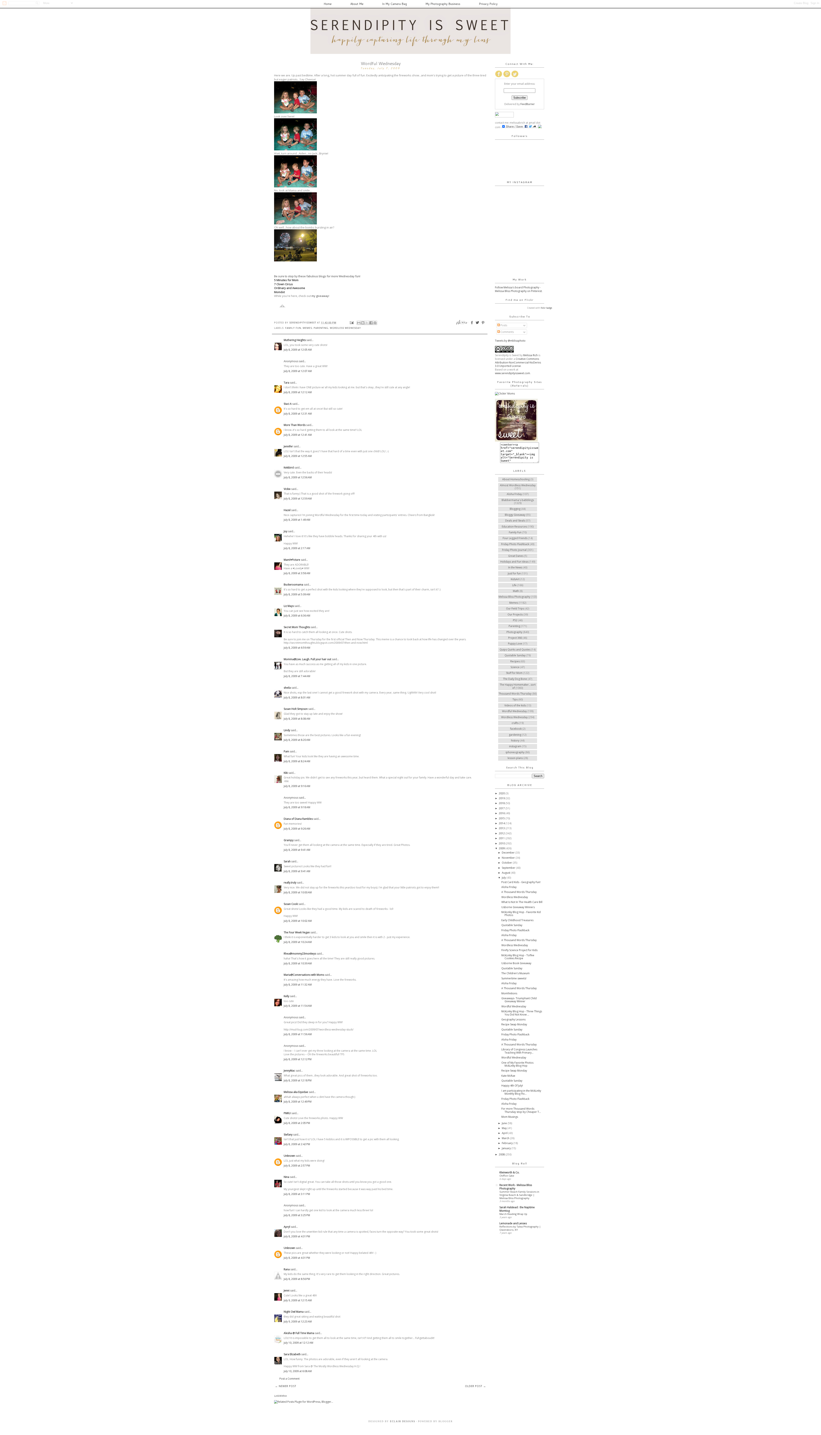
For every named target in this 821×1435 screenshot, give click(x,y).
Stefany (288, 1134)
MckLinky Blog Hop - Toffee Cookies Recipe (517, 956)
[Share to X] (367, 323)
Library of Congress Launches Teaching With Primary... (519, 1051)
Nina (286, 1177)
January (506, 1148)
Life (514, 585)
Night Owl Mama (294, 1311)
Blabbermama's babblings (518, 500)
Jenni (286, 1290)
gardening (515, 735)
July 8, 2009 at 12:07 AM (298, 371)
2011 (502, 838)
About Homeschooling (516, 479)
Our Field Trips (515, 608)
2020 (502, 793)
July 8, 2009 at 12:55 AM (298, 456)
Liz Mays (289, 606)
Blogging (515, 509)
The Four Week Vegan (297, 932)
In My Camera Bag (394, 4)
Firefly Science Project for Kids (519, 950)
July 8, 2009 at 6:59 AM (297, 647)
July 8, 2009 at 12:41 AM (298, 435)
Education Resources (514, 526)
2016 (502, 813)
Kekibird (289, 467)
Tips (515, 699)
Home (328, 4)
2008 (502, 1154)
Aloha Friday (514, 494)
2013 (502, 828)
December (508, 852)
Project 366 (515, 638)
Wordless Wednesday (345, 327)
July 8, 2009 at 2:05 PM (297, 1123)
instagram (515, 746)
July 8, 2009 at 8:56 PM (297, 1279)
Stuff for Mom (514, 673)
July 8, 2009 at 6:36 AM (297, 615)
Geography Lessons (513, 1019)
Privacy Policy (488, 4)
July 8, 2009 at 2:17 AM (297, 548)
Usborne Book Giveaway (516, 963)
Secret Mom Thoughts (297, 627)
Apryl (287, 1227)
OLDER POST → (475, 1386)
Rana (287, 1269)
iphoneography (515, 752)
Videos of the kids (515, 705)
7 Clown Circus (283, 284)
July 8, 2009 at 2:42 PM (297, 1144)
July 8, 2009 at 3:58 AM (297, 573)
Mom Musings (509, 1117)
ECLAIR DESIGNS (402, 1421)
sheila (287, 687)
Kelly (286, 996)
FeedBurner (527, 104)
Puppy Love (515, 643)
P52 (515, 620)
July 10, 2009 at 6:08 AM (298, 1371)
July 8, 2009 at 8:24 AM (297, 761)
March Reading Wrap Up (513, 1214)
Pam (286, 751)
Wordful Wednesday (514, 711)
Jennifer (288, 446)
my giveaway (320, 296)
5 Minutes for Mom (286, 280)
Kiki (286, 773)
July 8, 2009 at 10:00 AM (298, 892)
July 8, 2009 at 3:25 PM (297, 1215)
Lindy (287, 730)
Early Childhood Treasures (517, 920)
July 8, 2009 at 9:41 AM (297, 850)
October (507, 862)
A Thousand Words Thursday (519, 892)
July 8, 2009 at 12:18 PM (298, 1080)
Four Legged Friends (515, 538)
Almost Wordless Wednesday (518, 485)
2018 (502, 803)
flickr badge (546, 307)
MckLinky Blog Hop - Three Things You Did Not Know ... (521, 1013)
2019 (502, 798)
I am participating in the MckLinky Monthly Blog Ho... (521, 1092)
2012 (502, 833)
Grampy (289, 840)
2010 (502, 843)
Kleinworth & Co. (509, 1172)
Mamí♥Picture (292, 560)
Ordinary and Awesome (289, 288)
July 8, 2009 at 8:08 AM (297, 718)
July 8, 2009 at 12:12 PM (298, 1059)
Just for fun (514, 573)
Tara (286, 382)
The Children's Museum (515, 973)
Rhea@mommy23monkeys (300, 953)
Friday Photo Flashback (515, 544)
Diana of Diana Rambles (298, 819)
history (515, 740)
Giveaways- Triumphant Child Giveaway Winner (519, 999)
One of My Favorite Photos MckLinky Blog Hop (517, 1064)
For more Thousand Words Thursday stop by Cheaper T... (521, 1110)
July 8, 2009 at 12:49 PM (298, 1101)
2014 (502, 823)
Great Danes (515, 556)
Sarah (287, 861)
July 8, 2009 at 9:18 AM (297, 807)
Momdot (279, 292)
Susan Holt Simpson (296, 709)
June (505, 1123)
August (506, 873)
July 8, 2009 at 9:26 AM (297, 828)
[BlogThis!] (363, 323)
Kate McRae (508, 1076)
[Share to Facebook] (371, 323)
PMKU (287, 1113)
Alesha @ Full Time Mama (299, 1333)
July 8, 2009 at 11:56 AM (298, 1034)
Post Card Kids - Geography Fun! (520, 882)
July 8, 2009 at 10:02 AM (298, 921)
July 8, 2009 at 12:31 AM (298, 413)
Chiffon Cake (506, 1175)
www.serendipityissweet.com (512, 373)
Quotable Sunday (515, 655)
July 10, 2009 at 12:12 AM (298, 1343)
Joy (285, 531)
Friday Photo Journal (514, 550)
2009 (502, 848)
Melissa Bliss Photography (514, 597)
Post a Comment (289, 1378)
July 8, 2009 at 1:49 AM (297, 520)
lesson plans (515, 758)
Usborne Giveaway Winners (518, 907)
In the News (515, 567)
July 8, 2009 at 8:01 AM (297, 697)
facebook (516, 729)
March (506, 1138)
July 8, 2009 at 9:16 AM (297, 786)
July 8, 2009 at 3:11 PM (297, 1194)
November (508, 858)
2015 (502, 818)
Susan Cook (291, 904)
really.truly (290, 882)
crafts (515, 723)
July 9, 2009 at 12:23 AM (298, 1321)
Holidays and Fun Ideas (514, 561)
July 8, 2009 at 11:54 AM (298, 1006)
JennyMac (289, 1070)
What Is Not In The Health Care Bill (521, 902)
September (509, 868)
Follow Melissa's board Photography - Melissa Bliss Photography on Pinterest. (518, 289)
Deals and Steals (515, 520)
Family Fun (293, 327)
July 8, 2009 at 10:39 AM (298, 963)
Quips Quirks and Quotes (515, 649)
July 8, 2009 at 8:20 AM (297, 740)
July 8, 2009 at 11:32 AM (298, 984)
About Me (356, 4)
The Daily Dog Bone (515, 679)
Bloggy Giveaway (515, 515)
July (504, 877)
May (504, 1128)
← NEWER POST (285, 1386)
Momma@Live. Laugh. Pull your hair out (307, 659)
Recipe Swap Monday (514, 1024)
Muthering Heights (295, 340)
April (505, 1133)
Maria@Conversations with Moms (304, 975)
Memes (307, 327)
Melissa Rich (530, 355)
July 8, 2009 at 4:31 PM (297, 1236)
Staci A (288, 404)
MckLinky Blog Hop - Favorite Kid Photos (521, 913)
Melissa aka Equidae (296, 1092)
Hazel (287, 510)
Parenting (321, 327)
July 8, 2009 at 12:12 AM (298, 392)
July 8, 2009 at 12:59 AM (298, 498)
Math (516, 591)
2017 (502, 808)
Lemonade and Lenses (513, 1223)
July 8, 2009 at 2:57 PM (297, 1165)
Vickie (287, 489)
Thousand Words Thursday (515, 693)
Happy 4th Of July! (512, 1085)
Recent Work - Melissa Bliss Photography (515, 1186)
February (507, 1143)
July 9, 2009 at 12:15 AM (298, 1300)
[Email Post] (351, 322)
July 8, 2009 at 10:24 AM (298, 942)
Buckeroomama (293, 584)
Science (515, 667)
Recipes (515, 661)
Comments (507, 332)
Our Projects (515, 614)
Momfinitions (509, 993)
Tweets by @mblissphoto (510, 340)
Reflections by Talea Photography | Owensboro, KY (520, 1228)
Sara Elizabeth (292, 1354)
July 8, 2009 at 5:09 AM (297, 594)
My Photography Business (442, 4)
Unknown (289, 1156)
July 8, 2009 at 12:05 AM (298, 349)
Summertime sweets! (513, 978)
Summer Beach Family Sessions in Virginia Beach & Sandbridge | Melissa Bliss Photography (519, 1195)
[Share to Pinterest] (375, 323)
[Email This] (359, 323)
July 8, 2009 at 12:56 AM (298, 477)
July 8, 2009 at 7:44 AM (297, 676)
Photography (514, 632)
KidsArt (515, 579)
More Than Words (295, 425)
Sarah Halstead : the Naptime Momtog (517, 1209)
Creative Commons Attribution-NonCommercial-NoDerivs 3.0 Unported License (518, 362)
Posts (503, 325)
